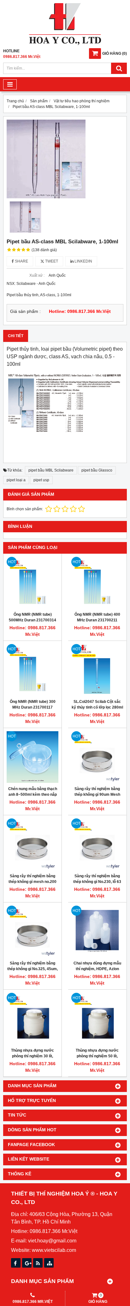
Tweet (51, 261)
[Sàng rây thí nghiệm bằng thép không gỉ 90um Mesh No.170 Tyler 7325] (97, 757)
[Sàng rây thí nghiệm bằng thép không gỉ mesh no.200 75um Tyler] (32, 844)
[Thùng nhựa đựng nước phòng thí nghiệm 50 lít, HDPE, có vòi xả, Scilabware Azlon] (97, 1018)
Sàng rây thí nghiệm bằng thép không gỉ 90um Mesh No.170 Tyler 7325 (97, 794)
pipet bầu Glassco (96, 470)
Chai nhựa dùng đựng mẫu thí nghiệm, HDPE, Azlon (97, 966)
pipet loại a (16, 480)
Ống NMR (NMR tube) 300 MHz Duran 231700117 (33, 704)
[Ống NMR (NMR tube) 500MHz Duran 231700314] (32, 582)
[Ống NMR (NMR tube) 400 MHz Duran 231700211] (97, 582)
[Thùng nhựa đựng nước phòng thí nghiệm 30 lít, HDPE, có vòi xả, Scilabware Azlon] (32, 1018)
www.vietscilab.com (54, 1250)
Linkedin (83, 261)
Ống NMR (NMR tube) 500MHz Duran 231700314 (32, 617)
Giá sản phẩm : (25, 311)
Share (21, 261)
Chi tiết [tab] (15, 336)
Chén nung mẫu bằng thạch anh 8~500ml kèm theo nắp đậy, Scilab (32, 794)
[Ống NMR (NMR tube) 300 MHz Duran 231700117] (32, 670)
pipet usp (41, 480)
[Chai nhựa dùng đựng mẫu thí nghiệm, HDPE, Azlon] (97, 931)
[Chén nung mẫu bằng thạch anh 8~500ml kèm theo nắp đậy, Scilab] (32, 757)
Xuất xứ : (36, 275)
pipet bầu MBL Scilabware (51, 470)
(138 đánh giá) (44, 250)
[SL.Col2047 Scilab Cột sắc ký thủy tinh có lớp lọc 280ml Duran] (97, 670)
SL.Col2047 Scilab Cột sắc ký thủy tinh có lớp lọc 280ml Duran (97, 707)
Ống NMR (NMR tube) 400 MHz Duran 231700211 (97, 617)
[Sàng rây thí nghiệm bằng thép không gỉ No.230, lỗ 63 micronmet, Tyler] (97, 844)
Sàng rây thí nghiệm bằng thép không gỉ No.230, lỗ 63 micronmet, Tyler (97, 882)
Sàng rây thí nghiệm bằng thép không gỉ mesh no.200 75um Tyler (32, 882)
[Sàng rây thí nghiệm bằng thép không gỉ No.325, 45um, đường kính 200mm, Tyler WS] (32, 931)
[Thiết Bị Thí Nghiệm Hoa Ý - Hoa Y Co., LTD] (65, 44)
